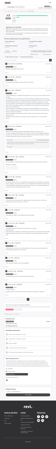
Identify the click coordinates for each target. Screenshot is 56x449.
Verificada (19, 63)
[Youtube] (7, 380)
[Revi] (8, 2)
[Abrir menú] (50, 2)
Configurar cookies (25, 424)
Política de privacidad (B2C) (27, 422)
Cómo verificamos (8, 415)
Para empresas (7, 423)
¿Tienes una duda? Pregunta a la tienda (42, 51)
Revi (5, 11)
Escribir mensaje (11, 371)
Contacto (22, 7)
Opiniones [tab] (7, 51)
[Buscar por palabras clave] (50, 60)
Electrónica (16, 11)
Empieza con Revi (9, 309)
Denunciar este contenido (12, 314)
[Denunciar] (50, 72)
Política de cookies (25, 415)
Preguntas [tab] (14, 51)
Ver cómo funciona (18, 309)
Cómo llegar (28, 394)
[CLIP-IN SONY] (7, 168)
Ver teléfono (10, 368)
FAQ (5, 421)
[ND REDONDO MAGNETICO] (11, 168)
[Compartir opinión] (47, 72)
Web (17, 7)
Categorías (10, 11)
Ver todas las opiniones (11, 325)
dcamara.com (23, 11)
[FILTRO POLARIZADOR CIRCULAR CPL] (15, 168)
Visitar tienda (11, 374)
